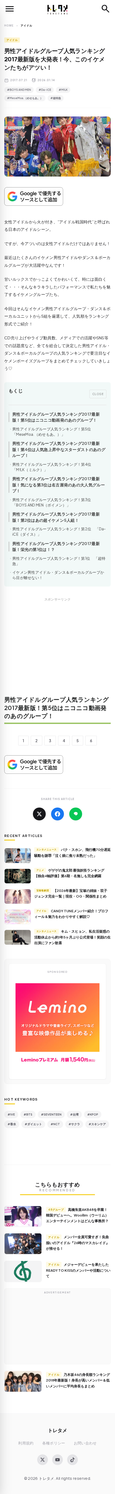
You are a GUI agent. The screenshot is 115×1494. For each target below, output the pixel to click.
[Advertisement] (57, 650)
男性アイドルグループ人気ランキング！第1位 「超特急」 (59, 561)
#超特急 (55, 98)
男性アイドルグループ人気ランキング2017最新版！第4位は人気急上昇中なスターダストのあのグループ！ (58, 449)
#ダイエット (33, 1124)
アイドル (12, 40)
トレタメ (57, 1430)
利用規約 (25, 1443)
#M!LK (63, 89)
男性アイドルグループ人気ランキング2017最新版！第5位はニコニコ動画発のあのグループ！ (56, 417)
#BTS (28, 1114)
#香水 (11, 1124)
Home (9, 25)
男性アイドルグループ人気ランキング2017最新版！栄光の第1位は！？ (56, 546)
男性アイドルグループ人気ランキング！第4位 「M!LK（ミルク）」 (53, 467)
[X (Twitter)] (42, 1459)
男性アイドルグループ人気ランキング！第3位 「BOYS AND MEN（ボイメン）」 (53, 502)
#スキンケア (97, 1124)
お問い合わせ (85, 1443)
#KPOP (92, 1114)
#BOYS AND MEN (19, 89)
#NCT (55, 1124)
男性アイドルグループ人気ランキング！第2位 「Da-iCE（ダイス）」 (59, 531)
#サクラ (74, 1124)
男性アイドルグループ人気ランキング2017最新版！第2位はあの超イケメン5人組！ (56, 517)
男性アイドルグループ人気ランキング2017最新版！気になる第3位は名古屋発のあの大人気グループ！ (58, 484)
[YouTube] (57, 1459)
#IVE (11, 1114)
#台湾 (74, 1114)
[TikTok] (72, 1459)
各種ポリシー (53, 1443)
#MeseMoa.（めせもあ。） (25, 98)
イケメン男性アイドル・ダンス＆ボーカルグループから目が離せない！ (58, 575)
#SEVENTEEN (51, 1114)
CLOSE (98, 394)
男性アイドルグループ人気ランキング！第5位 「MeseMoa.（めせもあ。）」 (53, 432)
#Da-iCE (45, 89)
